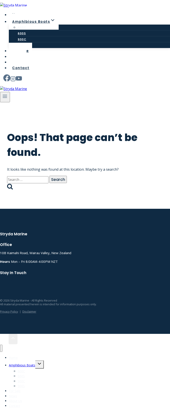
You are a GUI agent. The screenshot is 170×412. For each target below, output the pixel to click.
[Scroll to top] (4, 339)
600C (22, 27)
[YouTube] (19, 79)
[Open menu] (5, 97)
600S (22, 33)
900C (22, 39)
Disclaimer (29, 311)
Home (13, 358)
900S (21, 386)
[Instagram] (13, 79)
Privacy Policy (9, 311)
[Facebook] (6, 79)
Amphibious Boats (22, 365)
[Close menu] (1, 348)
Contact (20, 68)
